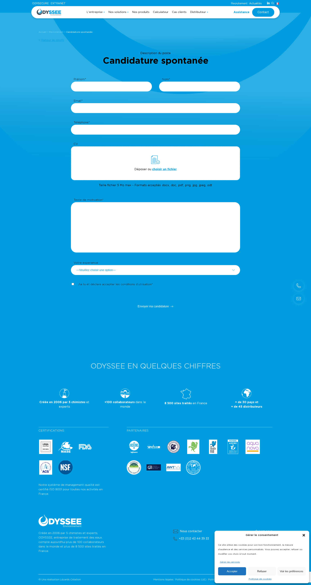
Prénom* (80, 79)
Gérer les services (230, 562)
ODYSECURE (40, 3)
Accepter (232, 571)
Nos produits (140, 12)
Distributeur (198, 12)
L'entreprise (95, 12)
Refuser (262, 571)
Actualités (255, 3)
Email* (78, 100)
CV (76, 144)
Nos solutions (117, 12)
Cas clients (179, 12)
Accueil (42, 32)
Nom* (166, 79)
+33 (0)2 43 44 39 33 (194, 538)
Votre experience (86, 262)
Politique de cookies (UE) (190, 579)
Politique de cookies (260, 579)
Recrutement (239, 3)
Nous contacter (191, 531)
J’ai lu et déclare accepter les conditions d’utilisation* (115, 284)
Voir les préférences (291, 571)
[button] (304, 535)
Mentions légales (163, 579)
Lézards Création (70, 579)
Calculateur (160, 12)
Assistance (241, 12)
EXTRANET (58, 3)
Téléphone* (82, 122)
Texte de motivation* (88, 199)
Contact (263, 12)
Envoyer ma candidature (153, 306)
